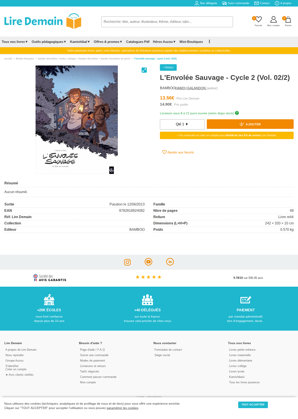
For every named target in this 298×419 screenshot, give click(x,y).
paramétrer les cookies (122, 408)
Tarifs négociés (89, 371)
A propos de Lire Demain (20, 349)
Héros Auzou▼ (164, 42)
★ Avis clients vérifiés (19, 374)
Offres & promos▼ (108, 42)
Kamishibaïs (237, 377)
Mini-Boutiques (191, 42)
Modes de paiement (92, 360)
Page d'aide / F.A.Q (92, 349)
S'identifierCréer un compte (15, 367)
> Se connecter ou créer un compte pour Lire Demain (226, 135)
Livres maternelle (240, 355)
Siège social (162, 355)
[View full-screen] (144, 70)
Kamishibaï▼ (80, 42)
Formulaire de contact (168, 349)
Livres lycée (236, 371)
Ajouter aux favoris (180, 152)
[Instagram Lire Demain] (127, 264)
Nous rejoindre (14, 355)
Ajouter (253, 124)
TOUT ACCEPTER (253, 404)
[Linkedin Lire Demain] (170, 264)
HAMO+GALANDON (191, 88)
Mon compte (88, 382)
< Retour (168, 67)
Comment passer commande (98, 377)
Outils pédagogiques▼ (49, 42)
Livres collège (238, 366)
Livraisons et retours (93, 366)
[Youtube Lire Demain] (148, 264)
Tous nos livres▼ (15, 42)
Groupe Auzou (14, 360)
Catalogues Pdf (137, 42)
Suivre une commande (94, 355)
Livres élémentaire (240, 360)
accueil (8, 58)
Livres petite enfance (242, 349)
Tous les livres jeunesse (244, 382)
